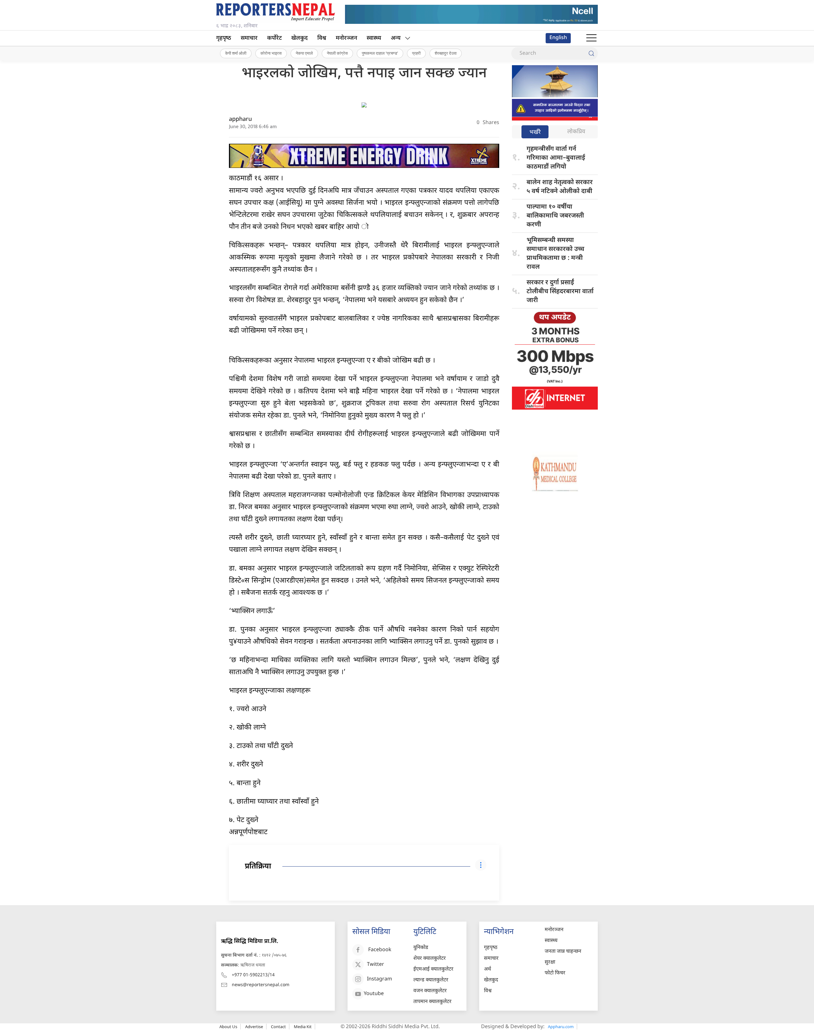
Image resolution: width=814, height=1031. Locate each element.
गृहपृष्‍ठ (223, 38)
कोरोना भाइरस (271, 53)
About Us (228, 1026)
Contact (278, 1026)
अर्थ (487, 969)
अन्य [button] (396, 38)
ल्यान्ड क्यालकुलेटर (430, 980)
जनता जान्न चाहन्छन (563, 951)
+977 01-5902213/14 (253, 975)
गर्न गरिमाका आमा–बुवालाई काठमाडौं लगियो (556, 158)
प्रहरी (416, 53)
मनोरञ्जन (346, 38)
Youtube (374, 994)
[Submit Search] (591, 53)
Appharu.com (561, 1026)
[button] (591, 38)
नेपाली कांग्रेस (337, 53)
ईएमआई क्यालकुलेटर (433, 969)
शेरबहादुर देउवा (446, 53)
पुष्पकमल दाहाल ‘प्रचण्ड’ (380, 53)
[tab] (535, 132)
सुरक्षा (550, 962)
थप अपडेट (555, 318)
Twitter (375, 964)
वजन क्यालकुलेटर (430, 991)
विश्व (321, 38)
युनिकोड (420, 948)
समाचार (249, 38)
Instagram (379, 979)
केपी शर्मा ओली (235, 53)
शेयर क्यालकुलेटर (429, 958)
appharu (240, 119)
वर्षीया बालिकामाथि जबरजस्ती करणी (555, 216)
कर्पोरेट (274, 38)
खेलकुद (299, 38)
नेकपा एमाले (304, 53)
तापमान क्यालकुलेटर (432, 1002)
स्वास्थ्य (374, 38)
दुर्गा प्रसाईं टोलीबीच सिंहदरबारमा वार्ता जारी (560, 292)
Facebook (379, 950)
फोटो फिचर (555, 973)
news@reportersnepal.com (260, 985)
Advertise (254, 1026)
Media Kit (303, 1026)
